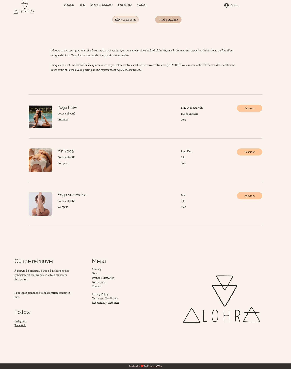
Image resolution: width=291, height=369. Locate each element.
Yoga (95, 273)
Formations (99, 282)
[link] (115, 107)
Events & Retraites (103, 278)
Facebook (20, 325)
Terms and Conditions (105, 298)
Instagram (20, 321)
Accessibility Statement (106, 303)
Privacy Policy (100, 294)
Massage (97, 269)
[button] (249, 108)
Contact (96, 286)
